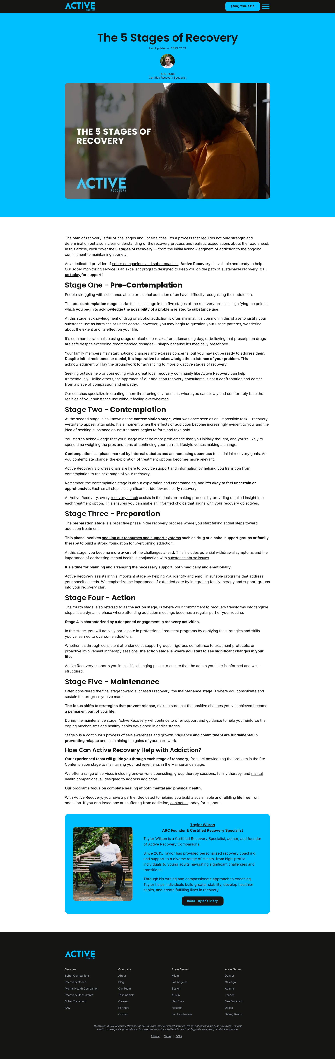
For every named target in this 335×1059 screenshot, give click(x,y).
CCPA (179, 1036)
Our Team (124, 988)
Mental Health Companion (81, 988)
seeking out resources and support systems (141, 538)
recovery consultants (186, 379)
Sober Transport (75, 1001)
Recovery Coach (75, 982)
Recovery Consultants (79, 995)
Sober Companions (77, 975)
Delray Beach (233, 1014)
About (122, 975)
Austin (176, 995)
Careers (123, 1001)
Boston (176, 988)
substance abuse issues (188, 558)
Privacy (155, 1036)
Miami (176, 975)
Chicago (230, 982)
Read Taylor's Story (202, 901)
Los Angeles (179, 982)
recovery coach (124, 497)
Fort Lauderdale (182, 1014)
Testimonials (126, 995)
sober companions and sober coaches (145, 264)
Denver (229, 975)
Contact (123, 1014)
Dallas (229, 1007)
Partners (123, 1007)
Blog (121, 982)
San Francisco (234, 1001)
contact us (179, 803)
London (229, 995)
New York (178, 1001)
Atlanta (229, 988)
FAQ (67, 1007)
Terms (167, 1036)
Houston (177, 1007)
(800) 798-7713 (243, 6)
